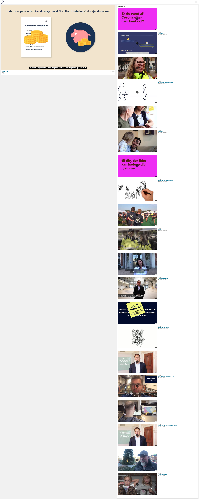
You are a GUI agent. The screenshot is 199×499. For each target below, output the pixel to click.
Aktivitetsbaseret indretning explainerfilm (165, 82)
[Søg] (196, 2)
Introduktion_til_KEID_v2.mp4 (163, 278)
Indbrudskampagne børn (162, 474)
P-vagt (159, 229)
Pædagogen (160, 131)
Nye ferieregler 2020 (161, 33)
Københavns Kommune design (163, 327)
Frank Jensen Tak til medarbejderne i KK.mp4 (166, 376)
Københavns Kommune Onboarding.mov (165, 180)
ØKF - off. (3, 72)
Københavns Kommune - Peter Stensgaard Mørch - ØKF (168, 425)
